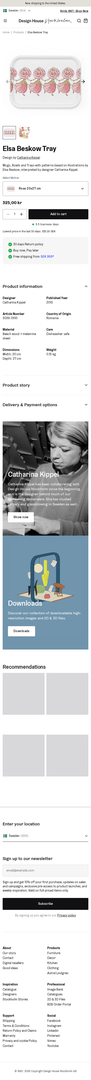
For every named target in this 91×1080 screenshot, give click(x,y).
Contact (8, 958)
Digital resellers (13, 963)
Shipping (9, 1021)
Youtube (53, 1046)
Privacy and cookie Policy (20, 1041)
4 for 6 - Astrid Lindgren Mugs (69, 11)
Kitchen (52, 963)
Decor (51, 958)
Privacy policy (66, 915)
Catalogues (55, 994)
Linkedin (53, 1031)
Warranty (9, 1036)
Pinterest (53, 1036)
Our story (9, 953)
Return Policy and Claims (19, 1031)
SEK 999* (47, 257)
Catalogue (9, 989)
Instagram (54, 1026)
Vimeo (51, 1041)
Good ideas (10, 968)
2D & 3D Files (56, 999)
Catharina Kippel (28, 158)
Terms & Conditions (16, 1026)
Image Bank (55, 989)
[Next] (83, 81)
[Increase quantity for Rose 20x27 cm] (23, 214)
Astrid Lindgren (57, 973)
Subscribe (45, 904)
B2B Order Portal (59, 1004)
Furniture (53, 953)
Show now (20, 517)
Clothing (53, 968)
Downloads (21, 631)
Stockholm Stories (15, 999)
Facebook (54, 1021)
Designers (10, 994)
